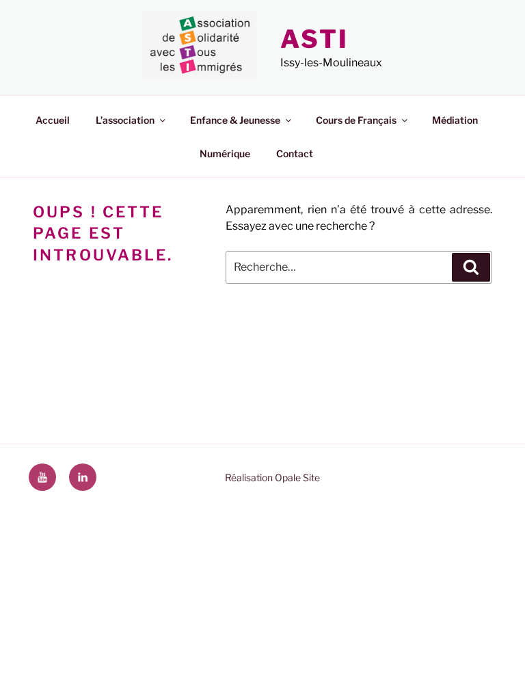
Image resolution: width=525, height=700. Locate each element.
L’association (125, 120)
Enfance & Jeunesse (235, 120)
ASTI (314, 39)
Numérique (225, 153)
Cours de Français (356, 120)
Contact (294, 153)
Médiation (455, 120)
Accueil (53, 120)
